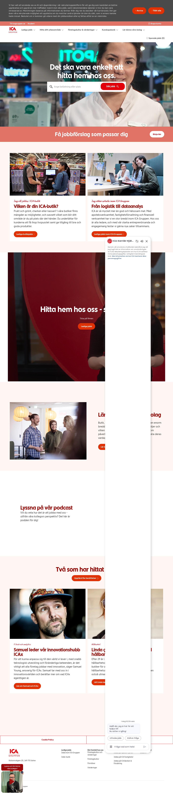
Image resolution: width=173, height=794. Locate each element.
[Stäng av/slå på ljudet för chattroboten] (142, 241)
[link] (70, 753)
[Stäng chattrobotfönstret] (146, 241)
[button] (154, 24)
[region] (128, 493)
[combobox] (74, 87)
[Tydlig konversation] (137, 241)
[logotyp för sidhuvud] (13, 30)
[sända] (144, 746)
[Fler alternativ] (111, 746)
